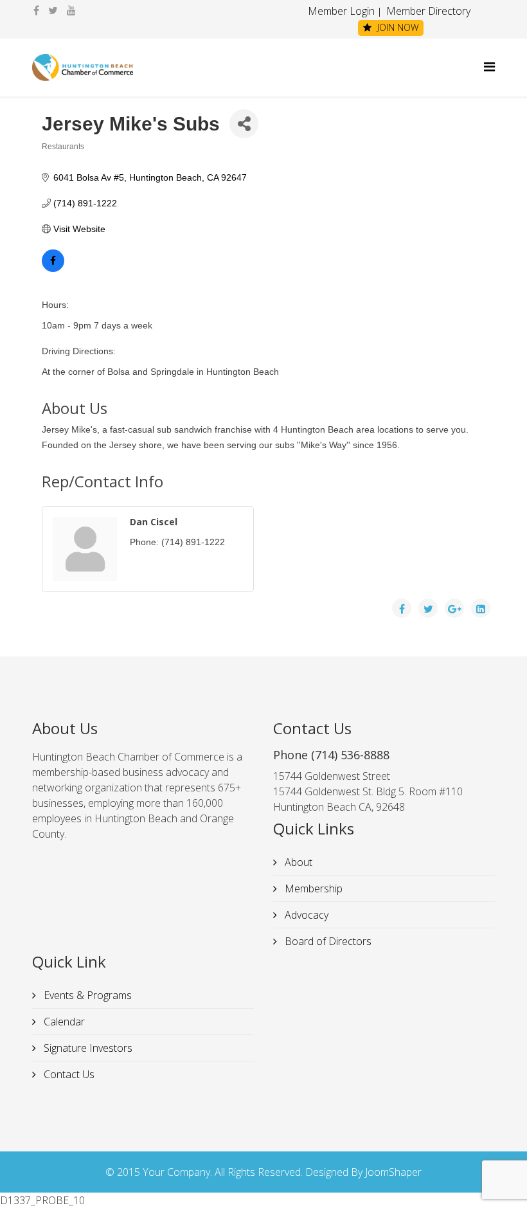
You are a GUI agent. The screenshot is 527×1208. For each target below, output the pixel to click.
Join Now (396, 27)
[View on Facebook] (53, 269)
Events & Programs (86, 995)
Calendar (63, 1021)
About (297, 862)
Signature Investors (86, 1048)
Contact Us (67, 1074)
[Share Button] (243, 123)
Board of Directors (326, 941)
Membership (312, 888)
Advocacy (305, 915)
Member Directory (427, 11)
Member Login (341, 11)
